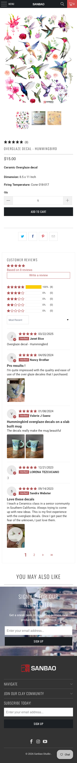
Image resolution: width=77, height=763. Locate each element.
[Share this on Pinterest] (43, 236)
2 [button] (34, 555)
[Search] (62, 4)
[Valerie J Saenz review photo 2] (34, 446)
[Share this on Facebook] (32, 236)
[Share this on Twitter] (22, 236)
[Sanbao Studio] (38, 4)
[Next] (70, 59)
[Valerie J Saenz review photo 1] (16, 446)
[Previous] (7, 59)
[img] (28, 334)
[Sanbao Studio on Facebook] (31, 742)
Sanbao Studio (42, 753)
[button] (15, 287)
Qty (6, 192)
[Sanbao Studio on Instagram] (38, 742)
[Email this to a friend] (53, 236)
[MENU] (2, 4)
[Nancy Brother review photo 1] (16, 390)
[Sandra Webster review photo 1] (16, 536)
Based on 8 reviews (19, 270)
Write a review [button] (38, 275)
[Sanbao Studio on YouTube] (45, 742)
